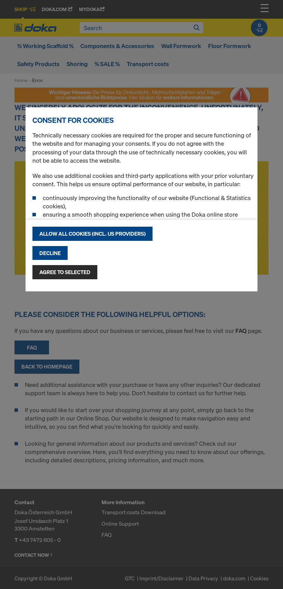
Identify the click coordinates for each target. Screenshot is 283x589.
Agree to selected (64, 272)
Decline (50, 253)
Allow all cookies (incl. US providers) (92, 233)
